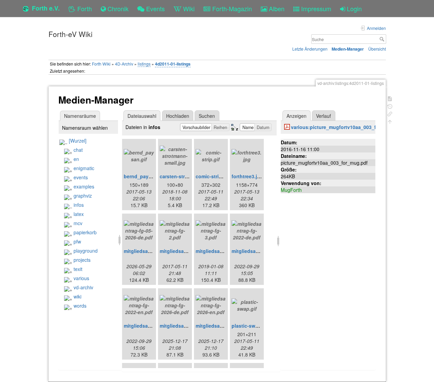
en (76, 159)
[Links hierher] (390, 113)
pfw (77, 241)
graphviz (83, 195)
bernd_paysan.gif (144, 176)
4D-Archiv (124, 64)
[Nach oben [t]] (390, 121)
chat (78, 149)
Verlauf (323, 115)
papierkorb (85, 232)
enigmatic (84, 168)
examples (84, 186)
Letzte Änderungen (310, 49)
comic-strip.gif (212, 176)
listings (144, 64)
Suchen (207, 115)
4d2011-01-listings (173, 64)
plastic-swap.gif (250, 325)
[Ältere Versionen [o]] (390, 106)
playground (86, 250)
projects (82, 259)
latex (79, 214)
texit (78, 269)
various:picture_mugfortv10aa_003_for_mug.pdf (347, 127)
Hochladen (177, 115)
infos (79, 204)
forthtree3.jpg (247, 176)
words (80, 305)
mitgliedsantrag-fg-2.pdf (188, 251)
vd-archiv (83, 287)
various (81, 278)
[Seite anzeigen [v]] (390, 98)
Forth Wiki (101, 64)
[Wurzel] (77, 140)
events (81, 177)
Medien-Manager (348, 49)
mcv (78, 223)
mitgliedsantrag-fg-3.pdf (224, 251)
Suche (382, 39)
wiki (77, 296)
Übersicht (377, 49)
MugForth (291, 189)
